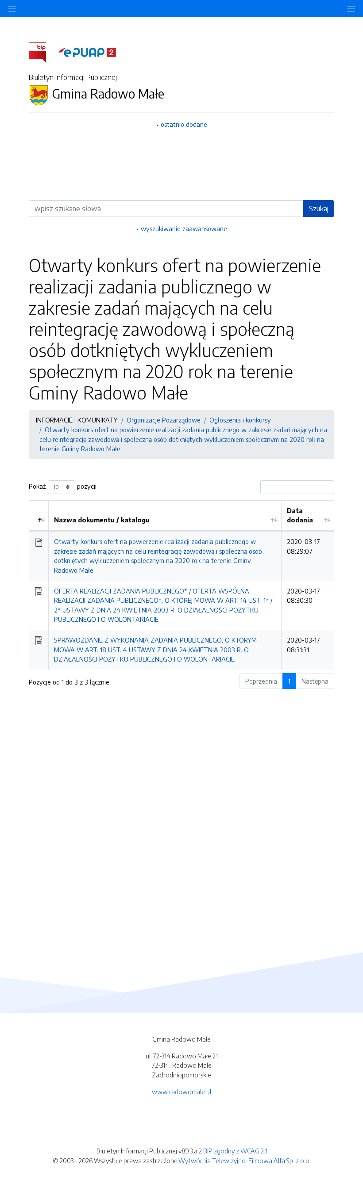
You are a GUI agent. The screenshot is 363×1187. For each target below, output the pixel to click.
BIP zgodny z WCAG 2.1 (235, 1151)
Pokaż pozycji (63, 486)
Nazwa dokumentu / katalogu (102, 520)
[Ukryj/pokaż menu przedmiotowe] (12, 9)
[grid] (181, 585)
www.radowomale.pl (181, 1092)
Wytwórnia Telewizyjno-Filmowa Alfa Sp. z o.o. (244, 1160)
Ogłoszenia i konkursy (240, 420)
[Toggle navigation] (351, 9)
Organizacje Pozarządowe (164, 420)
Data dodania (300, 515)
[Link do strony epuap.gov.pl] (87, 52)
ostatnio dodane (184, 124)
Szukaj (318, 208)
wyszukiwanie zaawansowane (184, 228)
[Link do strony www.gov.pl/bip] (43, 52)
